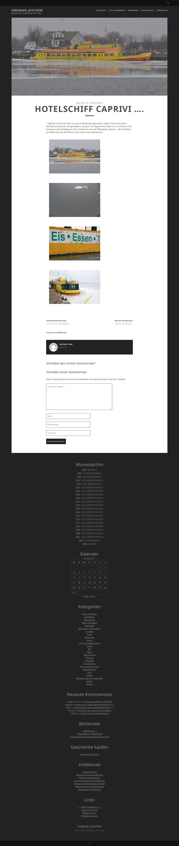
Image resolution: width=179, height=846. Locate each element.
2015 (78, 508)
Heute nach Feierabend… (58, 324)
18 (79, 582)
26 (84, 587)
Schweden (89, 661)
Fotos (89, 634)
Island (89, 640)
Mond (89, 646)
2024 (79, 476)
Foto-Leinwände (117, 10)
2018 (78, 498)
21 (95, 582)
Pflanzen (89, 658)
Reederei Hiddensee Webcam (89, 775)
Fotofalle (89, 631)
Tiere (89, 672)
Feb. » (93, 596)
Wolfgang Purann (89, 816)
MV (89, 649)
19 (84, 582)
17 (74, 582)
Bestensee (89, 625)
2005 (85, 543)
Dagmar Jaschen (27, 10)
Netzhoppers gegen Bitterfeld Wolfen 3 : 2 (94, 704)
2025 (79, 473)
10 (87, 473)
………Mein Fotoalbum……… (89, 807)
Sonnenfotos (89, 663)
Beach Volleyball (89, 622)
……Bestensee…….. (89, 731)
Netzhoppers (90, 655)
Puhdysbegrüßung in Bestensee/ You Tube (89, 737)
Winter (89, 684)
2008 (78, 533)
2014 (78, 512)
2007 (78, 536)
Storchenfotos (89, 669)
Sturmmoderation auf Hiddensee (89, 780)
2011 (78, 522)
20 (89, 582)
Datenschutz (147, 10)
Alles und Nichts (89, 614)
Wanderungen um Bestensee (89, 678)
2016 (78, 505)
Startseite (101, 10)
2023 (78, 480)
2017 (78, 501)
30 (105, 587)
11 (87, 476)
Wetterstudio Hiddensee (89, 789)
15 (100, 577)
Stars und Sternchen (89, 666)
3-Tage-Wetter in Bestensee (89, 734)
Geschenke (133, 10)
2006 (81, 540)
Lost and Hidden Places (89, 643)
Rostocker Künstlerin (89, 754)
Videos (89, 675)
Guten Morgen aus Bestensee (94, 713)
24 (74, 587)
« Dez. (86, 596)
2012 (78, 519)
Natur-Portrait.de (90, 810)
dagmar (63, 347)
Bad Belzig (89, 617)
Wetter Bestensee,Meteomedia (89, 786)
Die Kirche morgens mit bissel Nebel (94, 710)
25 (79, 587)
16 (105, 577)
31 (74, 592)
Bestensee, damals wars (89, 628)
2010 (78, 526)
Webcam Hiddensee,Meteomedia (89, 783)
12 (84, 473)
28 (95, 587)
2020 (78, 490)
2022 (78, 483)
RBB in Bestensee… (124, 324)
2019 (78, 494)
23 (105, 582)
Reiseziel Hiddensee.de (89, 778)
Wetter (89, 681)
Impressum (162, 10)
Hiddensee (96, 103)
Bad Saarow (89, 620)
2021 (78, 487)
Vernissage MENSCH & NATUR (98, 701)
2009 (78, 529)
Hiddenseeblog (90, 772)
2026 (84, 469)
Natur (89, 652)
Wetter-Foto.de (89, 813)
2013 (78, 515)
